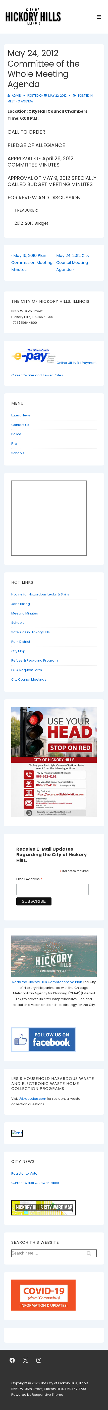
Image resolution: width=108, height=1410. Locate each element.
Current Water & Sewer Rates (35, 1182)
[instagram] (39, 1360)
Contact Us (20, 424)
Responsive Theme (47, 1394)
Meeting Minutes (24, 613)
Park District (20, 641)
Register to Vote (24, 1173)
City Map (18, 651)
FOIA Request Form (26, 670)
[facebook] (12, 1360)
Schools (17, 453)
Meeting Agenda (20, 101)
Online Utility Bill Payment (76, 362)
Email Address (29, 879)
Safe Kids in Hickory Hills (30, 632)
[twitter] (25, 1360)
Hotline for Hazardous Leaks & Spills (40, 594)
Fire (14, 443)
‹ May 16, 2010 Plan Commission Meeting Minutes (31, 262)
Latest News (21, 415)
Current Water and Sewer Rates (37, 375)
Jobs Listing (20, 603)
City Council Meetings (28, 679)
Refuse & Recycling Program (34, 660)
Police (16, 434)
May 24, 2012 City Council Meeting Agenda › (72, 262)
